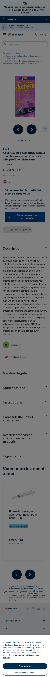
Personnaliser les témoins (25, 673)
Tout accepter (25, 666)
